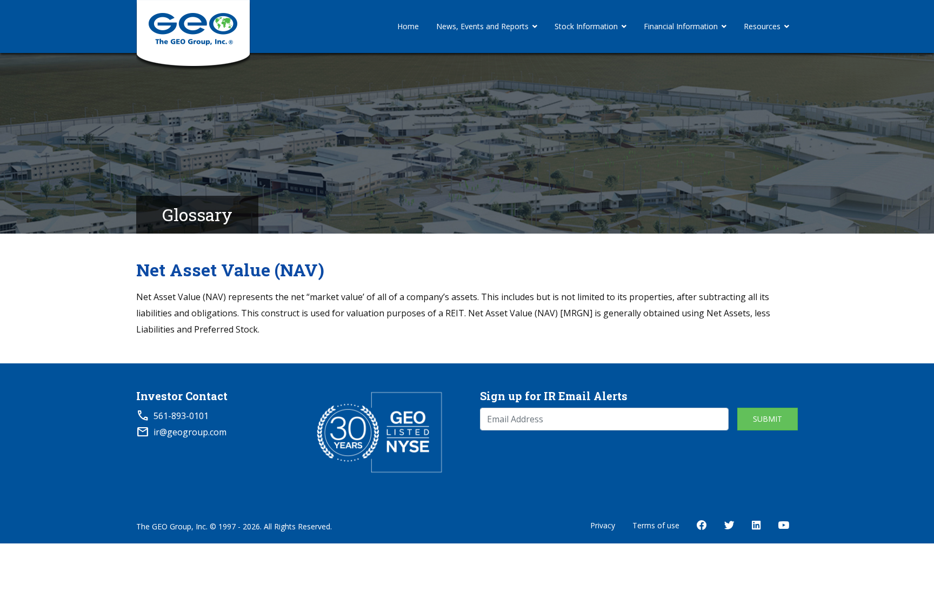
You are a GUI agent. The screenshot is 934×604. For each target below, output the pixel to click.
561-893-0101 (181, 416)
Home (408, 26)
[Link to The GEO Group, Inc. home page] (193, 26)
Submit (767, 419)
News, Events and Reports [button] (482, 26)
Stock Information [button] (586, 26)
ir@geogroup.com (190, 432)
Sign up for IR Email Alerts (554, 395)
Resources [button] (762, 26)
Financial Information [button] (681, 26)
